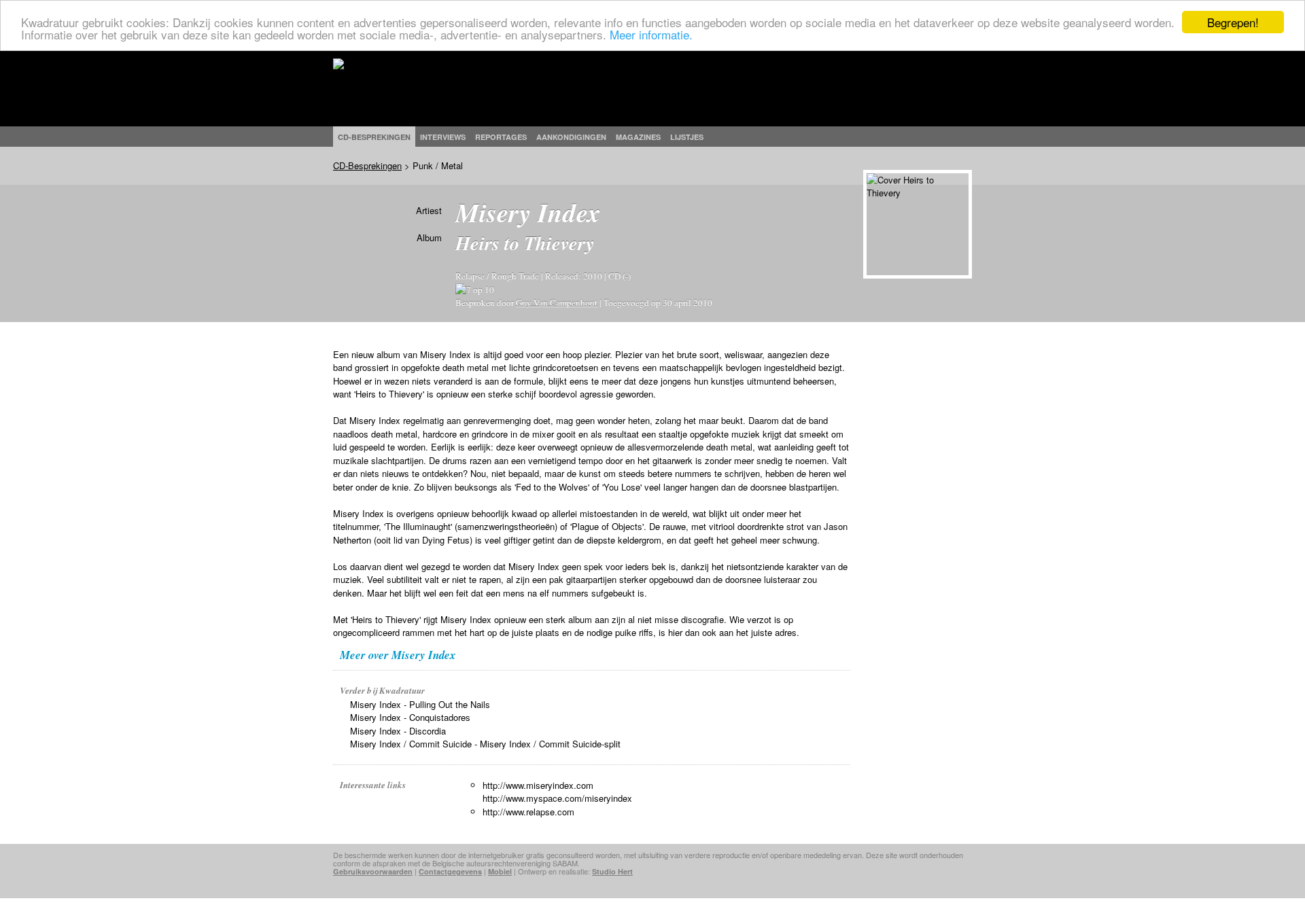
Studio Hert (612, 871)
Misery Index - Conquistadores (410, 717)
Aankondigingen (571, 137)
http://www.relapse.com (528, 811)
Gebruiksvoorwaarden (373, 871)
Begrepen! (1233, 22)
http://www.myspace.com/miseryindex (557, 798)
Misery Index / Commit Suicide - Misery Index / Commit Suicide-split (485, 743)
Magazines (638, 137)
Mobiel (500, 871)
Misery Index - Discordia (398, 730)
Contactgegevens (450, 871)
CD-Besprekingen (367, 165)
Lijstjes (686, 137)
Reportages (501, 137)
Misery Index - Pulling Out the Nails (420, 704)
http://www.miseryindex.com (538, 785)
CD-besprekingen (374, 137)
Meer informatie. (651, 34)
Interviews (443, 137)
